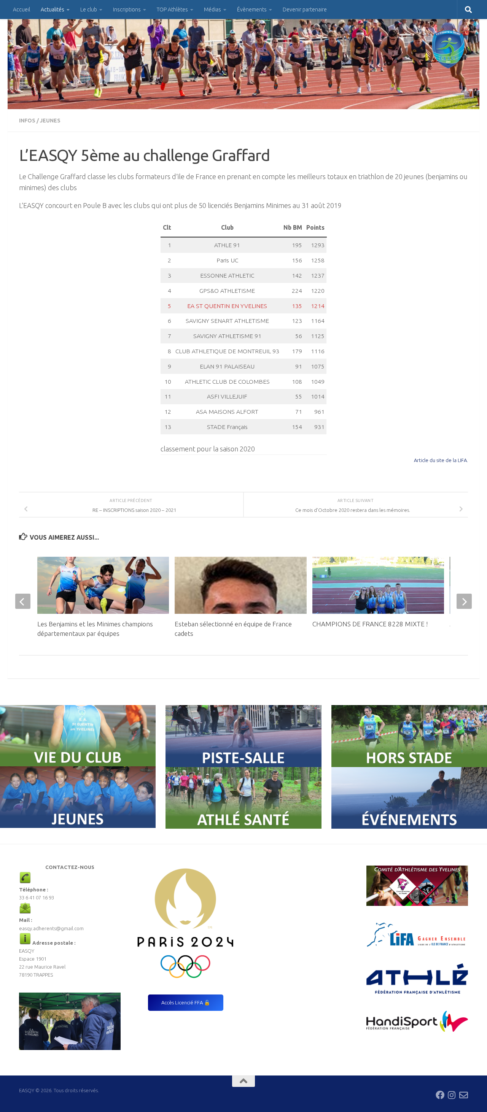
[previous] (22, 601)
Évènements (252, 9)
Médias (212, 9)
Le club (88, 9)
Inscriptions (127, 9)
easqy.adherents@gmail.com (51, 928)
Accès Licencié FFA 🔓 (185, 1002)
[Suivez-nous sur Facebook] (440, 1095)
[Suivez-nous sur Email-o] (463, 1095)
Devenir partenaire (305, 9)
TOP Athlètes (172, 9)
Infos (27, 121)
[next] (464, 601)
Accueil (21, 9)
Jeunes (50, 121)
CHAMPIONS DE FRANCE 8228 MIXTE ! (370, 623)
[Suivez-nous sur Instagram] (451, 1095)
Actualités (52, 9)
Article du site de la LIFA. (441, 460)
